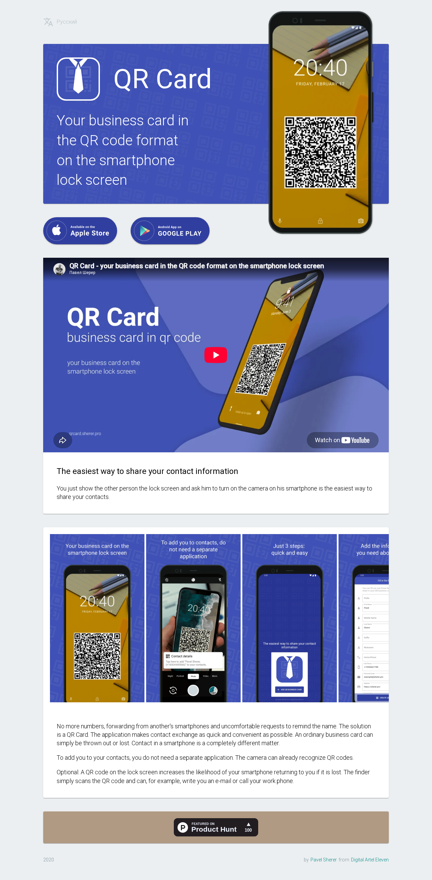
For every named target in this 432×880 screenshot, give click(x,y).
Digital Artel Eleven (370, 859)
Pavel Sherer (323, 859)
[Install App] (80, 230)
